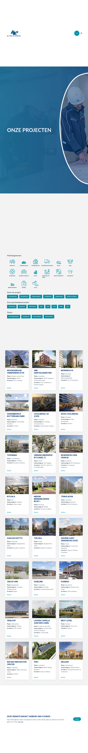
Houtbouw (12, 306)
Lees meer (20, 722)
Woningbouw (35, 265)
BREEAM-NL (22, 306)
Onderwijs (70, 276)
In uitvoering (37, 316)
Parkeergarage (12, 287)
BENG (61, 306)
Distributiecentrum (47, 265)
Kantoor (12, 265)
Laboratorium (24, 265)
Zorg (70, 265)
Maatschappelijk (58, 276)
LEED (54, 306)
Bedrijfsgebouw (24, 276)
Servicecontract (72, 296)
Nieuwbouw (24, 296)
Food (35, 287)
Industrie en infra (45, 276)
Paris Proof (32, 306)
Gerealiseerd (49, 316)
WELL (41, 306)
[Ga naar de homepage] (14, 33)
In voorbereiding (14, 316)
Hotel (35, 276)
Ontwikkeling (13, 296)
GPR (48, 306)
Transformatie (36, 296)
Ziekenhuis (12, 276)
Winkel (24, 287)
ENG (68, 306)
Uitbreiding (48, 296)
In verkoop (26, 316)
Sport (58, 265)
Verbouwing (59, 296)
